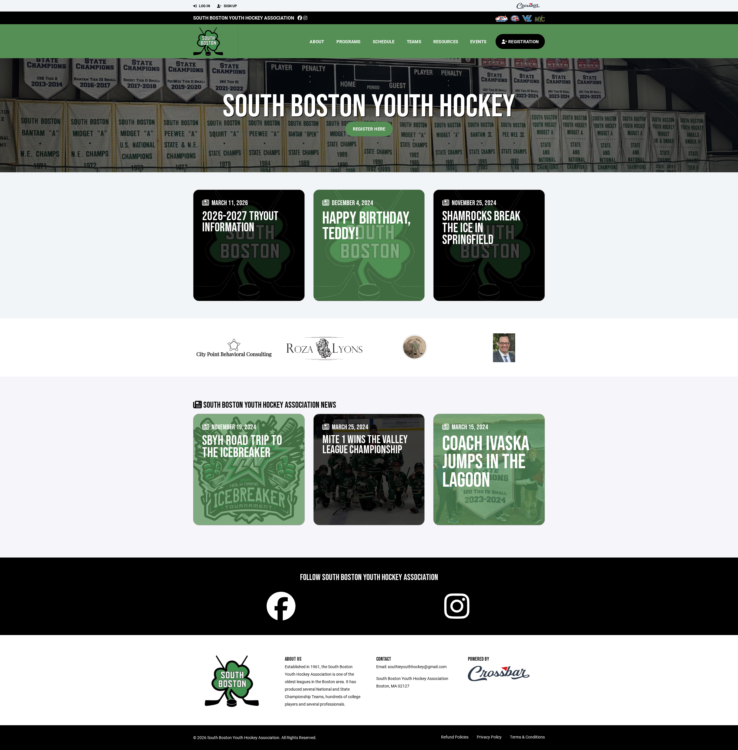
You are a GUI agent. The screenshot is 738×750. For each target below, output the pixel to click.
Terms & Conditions (527, 737)
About (317, 41)
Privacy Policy (489, 737)
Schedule (384, 41)
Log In (204, 5)
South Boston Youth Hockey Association (243, 18)
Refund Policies (454, 737)
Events (478, 41)
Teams (414, 41)
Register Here (369, 129)
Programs (348, 41)
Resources (445, 41)
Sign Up (230, 5)
